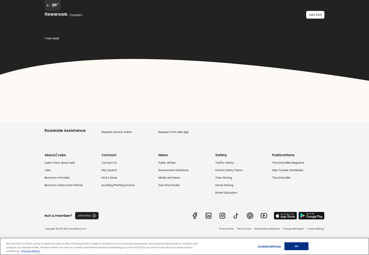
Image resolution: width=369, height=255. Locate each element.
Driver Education (226, 193)
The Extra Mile (281, 178)
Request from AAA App (173, 132)
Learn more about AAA (60, 163)
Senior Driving (224, 185)
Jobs (48, 170)
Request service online (116, 132)
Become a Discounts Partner (64, 185)
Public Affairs (167, 163)
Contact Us (109, 163)
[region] (184, 246)
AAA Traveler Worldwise (287, 170)
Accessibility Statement (267, 228)
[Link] (195, 216)
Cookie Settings (315, 228)
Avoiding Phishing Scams (118, 185)
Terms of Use (244, 228)
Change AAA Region (293, 228)
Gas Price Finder (169, 185)
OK (296, 246)
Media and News (169, 178)
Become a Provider (57, 178)
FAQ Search (109, 170)
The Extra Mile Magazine (288, 163)
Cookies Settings (269, 246)
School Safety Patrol (228, 170)
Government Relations (173, 170)
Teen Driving (223, 178)
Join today (84, 215)
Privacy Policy (226, 228)
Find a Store (109, 178)
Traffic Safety (224, 163)
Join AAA (315, 14)
